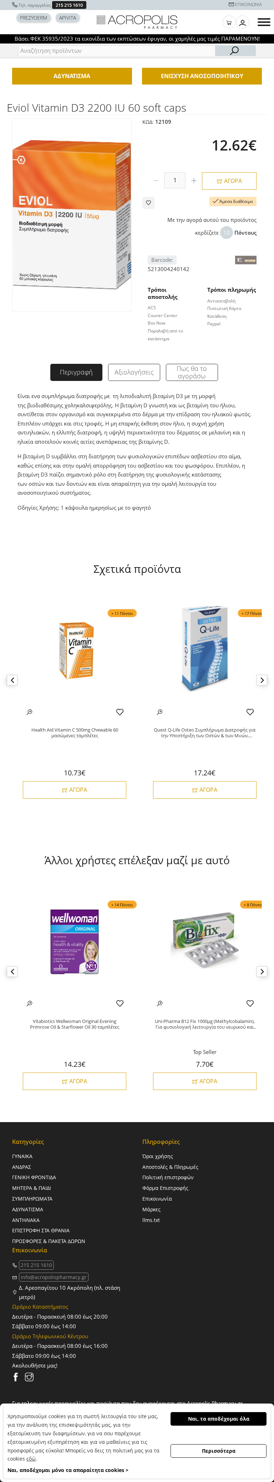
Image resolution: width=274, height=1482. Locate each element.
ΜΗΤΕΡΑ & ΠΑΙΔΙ (31, 1188)
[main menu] (264, 22)
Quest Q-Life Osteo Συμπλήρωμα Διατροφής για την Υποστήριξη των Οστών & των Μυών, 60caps (204, 732)
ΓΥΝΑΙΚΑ (22, 1156)
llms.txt (151, 1220)
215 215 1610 (69, 5)
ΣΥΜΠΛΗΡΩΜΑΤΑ (32, 1198)
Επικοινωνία (157, 1198)
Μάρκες (151, 1209)
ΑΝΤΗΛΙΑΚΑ (26, 1220)
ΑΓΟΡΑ (232, 181)
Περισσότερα (218, 1450)
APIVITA (67, 17)
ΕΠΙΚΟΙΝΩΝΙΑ (248, 4)
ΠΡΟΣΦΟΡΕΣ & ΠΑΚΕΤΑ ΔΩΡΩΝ (48, 1241)
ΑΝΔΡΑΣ (21, 1166)
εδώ (31, 1458)
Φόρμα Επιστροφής (165, 1188)
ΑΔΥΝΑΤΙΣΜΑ (27, 1209)
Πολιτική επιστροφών (168, 1177)
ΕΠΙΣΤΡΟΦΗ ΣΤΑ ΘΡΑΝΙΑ (41, 1230)
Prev (12, 680)
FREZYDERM (33, 17)
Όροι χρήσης (157, 1156)
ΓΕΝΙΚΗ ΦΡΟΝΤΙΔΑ (34, 1177)
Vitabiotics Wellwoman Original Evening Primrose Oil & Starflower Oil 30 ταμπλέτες (74, 1024)
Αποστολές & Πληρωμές (170, 1166)
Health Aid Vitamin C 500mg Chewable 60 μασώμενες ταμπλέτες (74, 732)
